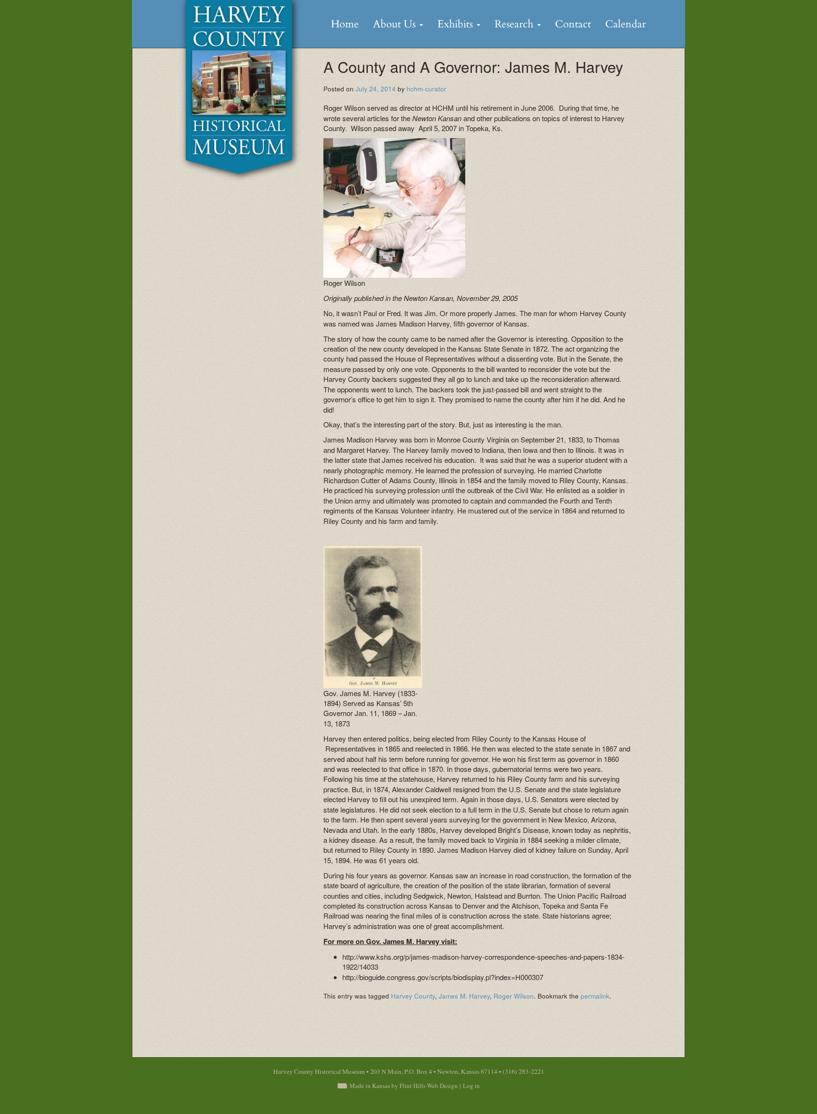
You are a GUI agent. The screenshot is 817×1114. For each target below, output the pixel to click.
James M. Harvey (464, 995)
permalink (595, 995)
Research (515, 24)
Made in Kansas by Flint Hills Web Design (403, 1085)
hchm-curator (426, 88)
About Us (395, 24)
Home (345, 24)
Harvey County (413, 995)
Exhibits (456, 24)
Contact (573, 24)
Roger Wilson (514, 995)
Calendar (625, 24)
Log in (471, 1085)
